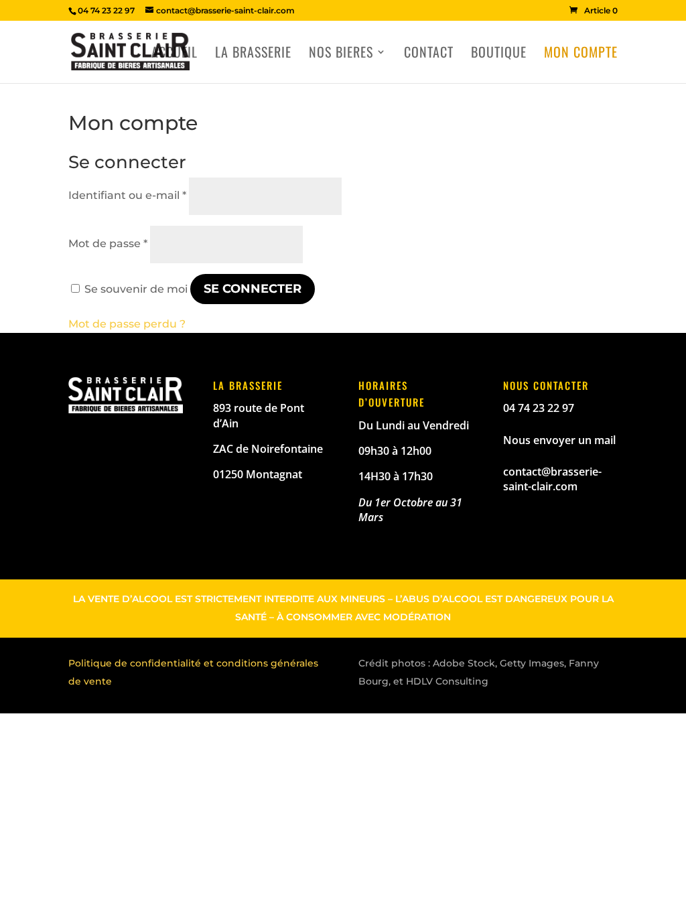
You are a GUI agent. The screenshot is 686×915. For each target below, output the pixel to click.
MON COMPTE (581, 54)
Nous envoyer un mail (559, 440)
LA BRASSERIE (253, 54)
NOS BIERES (341, 54)
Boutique (499, 54)
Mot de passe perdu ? (127, 324)
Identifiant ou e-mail (127, 195)
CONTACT (429, 54)
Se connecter (252, 288)
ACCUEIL (174, 54)
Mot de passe (107, 243)
